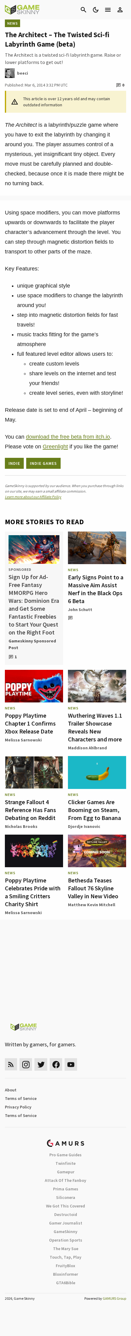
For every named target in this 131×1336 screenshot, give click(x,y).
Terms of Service (21, 1098)
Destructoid (65, 1214)
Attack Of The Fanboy (65, 1180)
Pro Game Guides (65, 1155)
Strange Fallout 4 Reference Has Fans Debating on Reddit (30, 810)
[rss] (11, 1064)
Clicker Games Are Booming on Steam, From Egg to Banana (94, 810)
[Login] (120, 10)
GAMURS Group (114, 1298)
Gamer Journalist (65, 1223)
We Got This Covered (65, 1206)
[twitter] (40, 1064)
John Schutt (80, 609)
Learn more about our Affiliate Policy (33, 496)
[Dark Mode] (96, 10)
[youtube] (71, 1064)
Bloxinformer (65, 1274)
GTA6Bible (65, 1282)
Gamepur (65, 1172)
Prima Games (65, 1189)
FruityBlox (65, 1265)
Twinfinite (65, 1163)
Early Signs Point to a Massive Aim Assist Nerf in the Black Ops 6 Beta (95, 589)
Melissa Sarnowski (23, 740)
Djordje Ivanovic (84, 826)
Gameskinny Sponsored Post (32, 644)
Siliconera (65, 1197)
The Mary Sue (65, 1248)
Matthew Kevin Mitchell (91, 904)
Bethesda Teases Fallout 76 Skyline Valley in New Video (93, 888)
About (10, 1090)
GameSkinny (65, 1231)
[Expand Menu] (108, 10)
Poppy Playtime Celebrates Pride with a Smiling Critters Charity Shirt (33, 892)
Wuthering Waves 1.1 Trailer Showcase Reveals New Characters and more (95, 727)
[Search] (83, 10)
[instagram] (25, 1064)
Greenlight (55, 447)
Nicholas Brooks (21, 826)
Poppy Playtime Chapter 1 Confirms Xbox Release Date (30, 723)
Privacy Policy (18, 1107)
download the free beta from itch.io (68, 437)
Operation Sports (65, 1240)
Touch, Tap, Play (65, 1257)
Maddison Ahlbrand (87, 748)
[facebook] (56, 1064)
